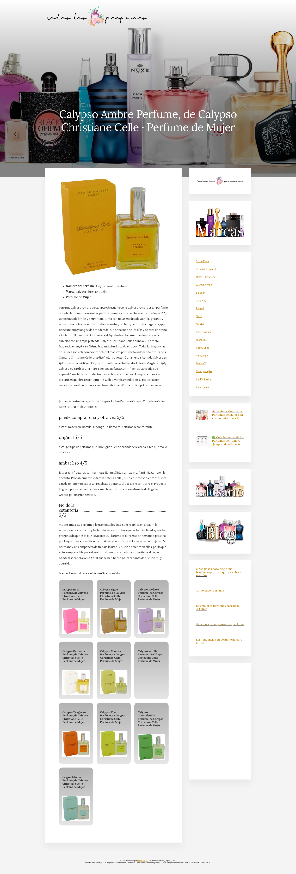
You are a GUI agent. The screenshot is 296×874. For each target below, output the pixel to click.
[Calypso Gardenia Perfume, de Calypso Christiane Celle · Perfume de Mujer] (76, 682)
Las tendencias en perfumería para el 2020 (219, 641)
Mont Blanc (202, 355)
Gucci (199, 316)
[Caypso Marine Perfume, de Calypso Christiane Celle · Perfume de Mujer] (76, 808)
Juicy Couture (203, 387)
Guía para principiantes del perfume (220, 624)
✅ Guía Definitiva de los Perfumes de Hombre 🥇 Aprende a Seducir (228, 441)
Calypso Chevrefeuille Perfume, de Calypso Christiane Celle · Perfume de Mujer (150, 718)
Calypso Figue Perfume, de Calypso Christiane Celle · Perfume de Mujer (113, 594)
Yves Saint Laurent (206, 269)
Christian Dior (203, 332)
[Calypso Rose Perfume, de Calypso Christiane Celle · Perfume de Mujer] (76, 621)
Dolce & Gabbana (205, 277)
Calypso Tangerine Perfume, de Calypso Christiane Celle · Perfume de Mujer (75, 717)
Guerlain (200, 324)
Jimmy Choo (202, 347)
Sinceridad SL (142, 861)
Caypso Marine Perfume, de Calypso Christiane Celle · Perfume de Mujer (75, 782)
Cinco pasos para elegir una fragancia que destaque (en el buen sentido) (219, 572)
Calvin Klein (202, 261)
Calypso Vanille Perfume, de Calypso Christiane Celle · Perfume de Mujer (150, 656)
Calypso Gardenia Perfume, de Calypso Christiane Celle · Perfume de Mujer (75, 656)
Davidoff (201, 363)
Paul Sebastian (204, 379)
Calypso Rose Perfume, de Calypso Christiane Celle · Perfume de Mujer (75, 594)
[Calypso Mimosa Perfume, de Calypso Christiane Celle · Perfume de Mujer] (113, 682)
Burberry (200, 292)
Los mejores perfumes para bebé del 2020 (217, 607)
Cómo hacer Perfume (210, 590)
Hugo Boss (201, 340)
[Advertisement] (148, 58)
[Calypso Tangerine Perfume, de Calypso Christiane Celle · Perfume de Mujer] (76, 743)
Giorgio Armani (204, 285)
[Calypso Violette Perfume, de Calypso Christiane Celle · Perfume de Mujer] (151, 620)
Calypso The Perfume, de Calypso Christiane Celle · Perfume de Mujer (113, 717)
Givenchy (201, 300)
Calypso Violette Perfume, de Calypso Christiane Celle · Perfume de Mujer (150, 594)
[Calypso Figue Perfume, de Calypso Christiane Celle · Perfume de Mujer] (113, 620)
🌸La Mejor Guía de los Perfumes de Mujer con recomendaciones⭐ (227, 415)
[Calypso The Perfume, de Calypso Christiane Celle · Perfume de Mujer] (113, 743)
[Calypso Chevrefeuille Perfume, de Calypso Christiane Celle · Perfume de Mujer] (151, 747)
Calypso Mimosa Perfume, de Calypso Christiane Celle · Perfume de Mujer (113, 656)
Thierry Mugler (204, 371)
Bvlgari (200, 308)
